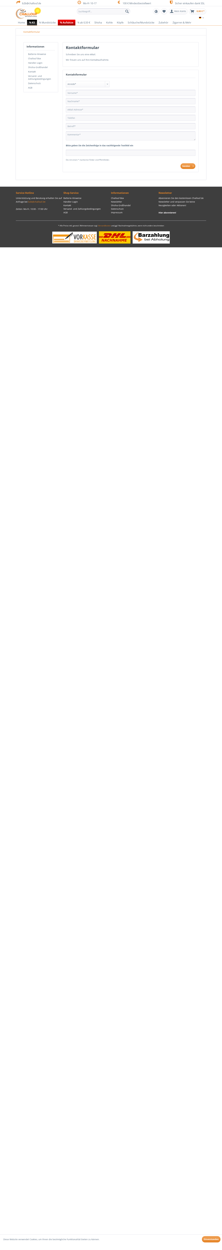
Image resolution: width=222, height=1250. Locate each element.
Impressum (116, 212)
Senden (186, 166)
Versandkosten (104, 225)
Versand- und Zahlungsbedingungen (39, 77)
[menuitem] (103, 11)
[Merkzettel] (164, 11)
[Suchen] (127, 11)
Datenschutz (34, 83)
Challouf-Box (34, 58)
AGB (30, 87)
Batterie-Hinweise (37, 54)
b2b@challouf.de (31, 3)
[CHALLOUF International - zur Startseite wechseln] (28, 13)
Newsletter (116, 201)
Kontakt (32, 71)
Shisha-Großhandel (38, 67)
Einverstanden (211, 1239)
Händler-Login (35, 62)
